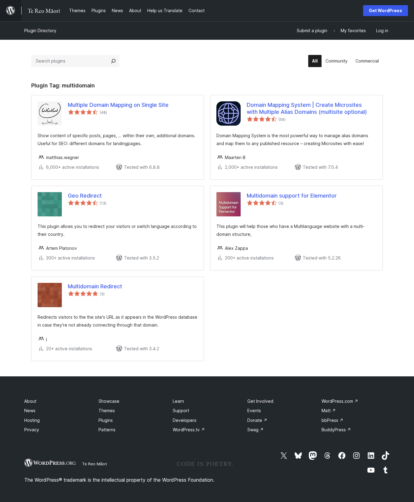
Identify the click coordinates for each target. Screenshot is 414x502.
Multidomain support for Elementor (292, 195)
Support (181, 410)
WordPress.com (340, 401)
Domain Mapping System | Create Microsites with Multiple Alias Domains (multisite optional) (307, 108)
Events (254, 410)
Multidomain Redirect (95, 286)
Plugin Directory (40, 30)
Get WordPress (385, 10)
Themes (106, 410)
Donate (257, 420)
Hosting (32, 420)
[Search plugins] (113, 61)
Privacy (31, 429)
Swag (255, 429)
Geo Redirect (85, 195)
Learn (178, 401)
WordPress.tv (189, 429)
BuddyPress (336, 429)
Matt (329, 410)
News (29, 410)
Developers (184, 420)
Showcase (108, 401)
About (30, 401)
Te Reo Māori (94, 463)
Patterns (106, 429)
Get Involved (260, 401)
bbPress (332, 420)
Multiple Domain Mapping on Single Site (118, 105)
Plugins (105, 420)
